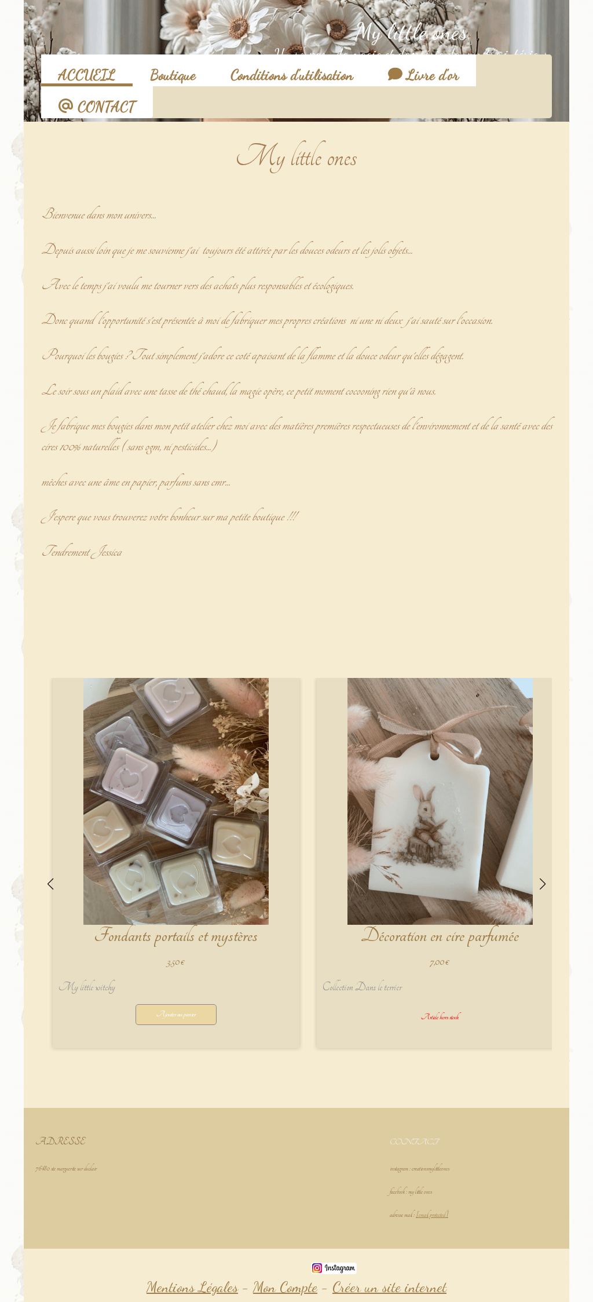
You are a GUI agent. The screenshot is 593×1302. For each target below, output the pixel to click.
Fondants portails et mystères (176, 936)
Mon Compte (285, 1287)
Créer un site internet (389, 1287)
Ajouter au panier (176, 1014)
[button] (231, 1077)
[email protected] (432, 1214)
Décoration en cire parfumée (440, 936)
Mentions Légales (192, 1287)
